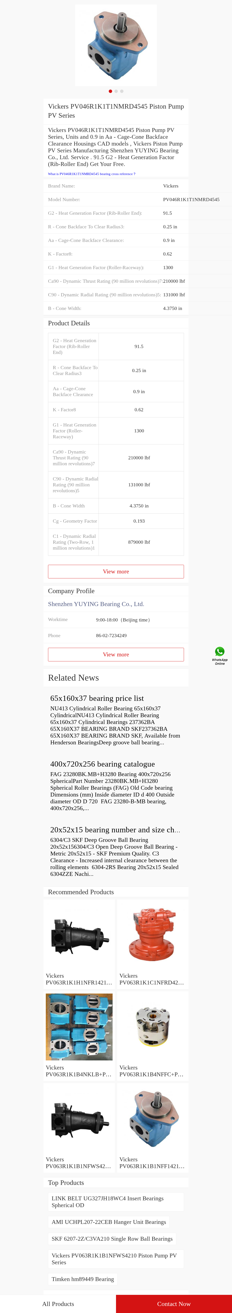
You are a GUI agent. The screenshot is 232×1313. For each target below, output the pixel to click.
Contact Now (174, 1303)
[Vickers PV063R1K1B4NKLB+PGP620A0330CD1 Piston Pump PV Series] (79, 1060)
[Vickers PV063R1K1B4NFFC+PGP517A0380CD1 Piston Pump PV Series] (152, 1060)
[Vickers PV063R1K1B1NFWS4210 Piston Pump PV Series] (79, 1152)
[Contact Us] (220, 656)
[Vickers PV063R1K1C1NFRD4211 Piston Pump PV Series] (152, 969)
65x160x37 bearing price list (97, 698)
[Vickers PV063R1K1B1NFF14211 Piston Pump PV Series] (152, 1152)
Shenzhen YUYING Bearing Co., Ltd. (96, 603)
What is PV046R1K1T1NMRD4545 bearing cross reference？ (92, 174)
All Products (58, 1303)
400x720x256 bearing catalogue (102, 764)
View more (116, 571)
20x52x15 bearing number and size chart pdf (123, 829)
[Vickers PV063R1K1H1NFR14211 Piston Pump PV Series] (79, 969)
